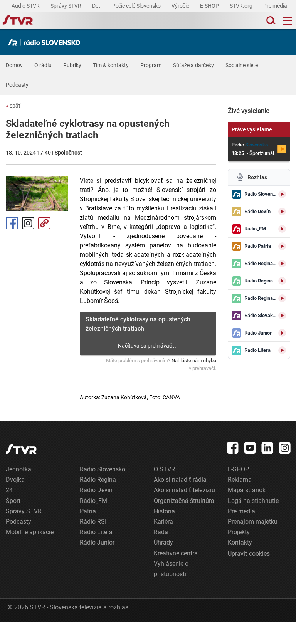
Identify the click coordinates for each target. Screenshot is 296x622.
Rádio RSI (93, 521)
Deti (97, 6)
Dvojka (15, 479)
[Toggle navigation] (287, 20)
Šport (13, 500)
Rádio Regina (98, 479)
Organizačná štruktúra (184, 500)
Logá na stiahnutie (253, 500)
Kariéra (163, 521)
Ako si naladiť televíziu (184, 490)
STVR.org (242, 6)
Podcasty (17, 85)
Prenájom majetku (253, 521)
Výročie (181, 6)
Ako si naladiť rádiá (180, 479)
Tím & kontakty (111, 65)
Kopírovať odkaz (44, 223)
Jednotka (18, 469)
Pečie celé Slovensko (137, 6)
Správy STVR (66, 6)
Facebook (12, 223)
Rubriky (72, 65)
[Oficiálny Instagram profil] (285, 448)
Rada (161, 532)
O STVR (164, 469)
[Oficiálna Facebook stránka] (232, 448)
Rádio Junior (97, 542)
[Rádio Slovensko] (46, 42)
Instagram (28, 223)
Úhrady (163, 542)
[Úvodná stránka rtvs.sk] (17, 21)
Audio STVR (26, 6)
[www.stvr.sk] (21, 449)
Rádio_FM (93, 500)
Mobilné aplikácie (30, 532)
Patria (88, 511)
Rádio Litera (96, 532)
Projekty (239, 532)
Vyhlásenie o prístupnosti (171, 569)
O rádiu (43, 65)
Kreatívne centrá (176, 553)
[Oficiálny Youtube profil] (250, 448)
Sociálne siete (241, 65)
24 (9, 490)
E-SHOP (210, 6)
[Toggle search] (270, 20)
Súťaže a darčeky (193, 65)
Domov (14, 65)
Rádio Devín (96, 490)
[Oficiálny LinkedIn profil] (267, 448)
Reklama (240, 479)
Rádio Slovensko (102, 469)
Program (150, 65)
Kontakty (240, 542)
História (164, 511)
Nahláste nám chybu (194, 360)
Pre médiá (275, 6)
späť (13, 106)
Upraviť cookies (249, 553)
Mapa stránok (247, 490)
